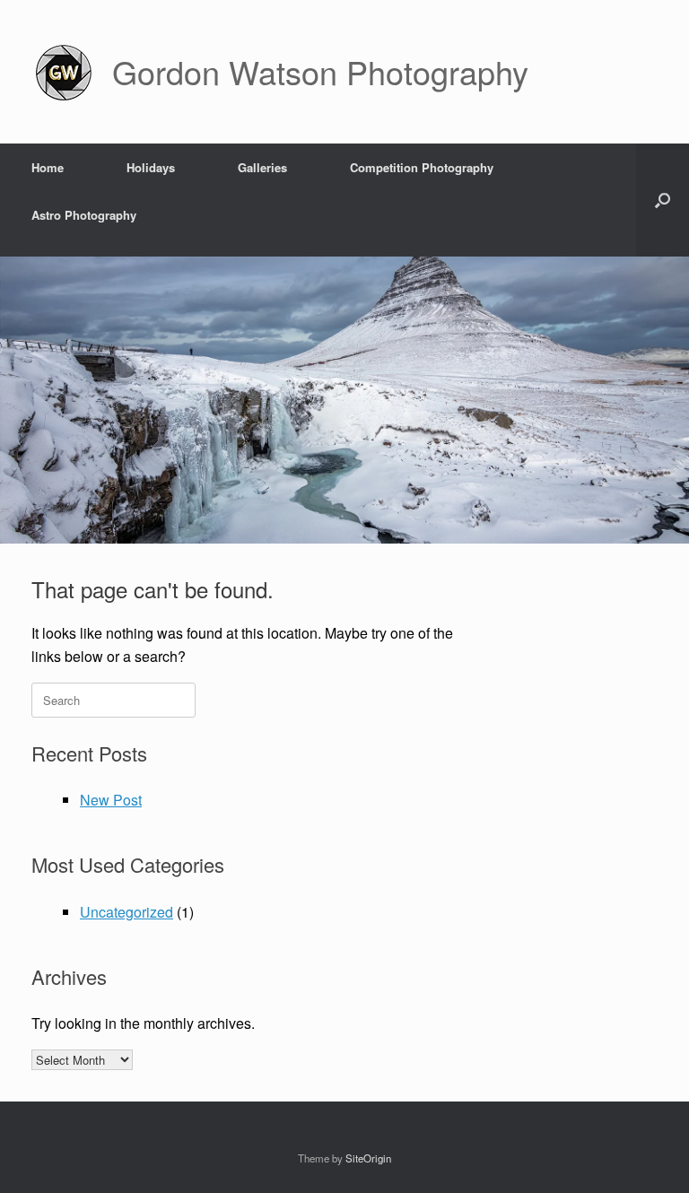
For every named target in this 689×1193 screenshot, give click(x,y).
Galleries (262, 167)
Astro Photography (83, 214)
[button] (662, 200)
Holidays (150, 167)
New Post (111, 799)
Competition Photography (421, 167)
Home (47, 167)
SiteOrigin (368, 1158)
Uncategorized (126, 911)
